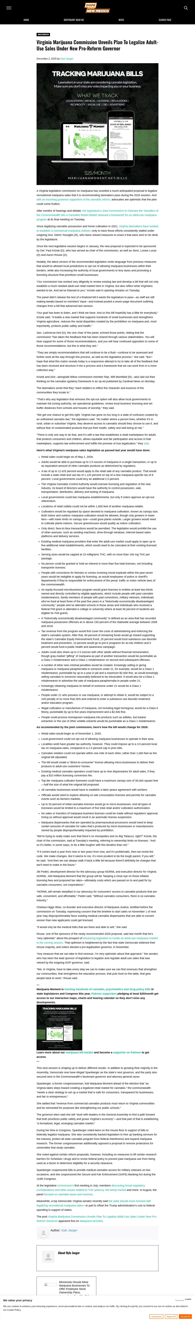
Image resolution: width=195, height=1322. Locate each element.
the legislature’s (92, 210)
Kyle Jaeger (69, 1230)
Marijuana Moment (91, 1221)
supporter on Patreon (127, 1052)
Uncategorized (43, 34)
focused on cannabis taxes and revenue (68, 1194)
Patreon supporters (104, 993)
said (146, 443)
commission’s (65, 1185)
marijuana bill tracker (79, 1052)
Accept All (185, 1316)
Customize (156, 1316)
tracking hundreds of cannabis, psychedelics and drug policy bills (107, 989)
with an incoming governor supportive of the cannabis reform (73, 199)
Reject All (171, 1316)
